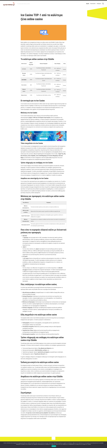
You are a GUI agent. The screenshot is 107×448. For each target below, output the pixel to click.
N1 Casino (26, 258)
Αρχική (87, 3)
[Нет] (105, 444)
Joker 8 (37, 249)
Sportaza (26, 237)
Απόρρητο (99, 3)
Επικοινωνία (92, 3)
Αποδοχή (54, 446)
